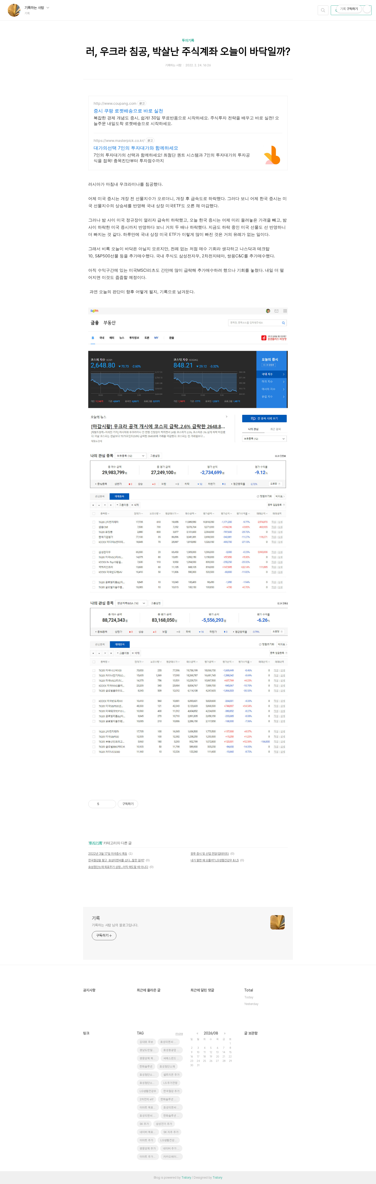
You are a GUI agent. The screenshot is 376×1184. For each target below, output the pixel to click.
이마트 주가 (146, 1140)
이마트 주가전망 (149, 1156)
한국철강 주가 (171, 1091)
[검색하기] (323, 10)
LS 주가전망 (170, 1083)
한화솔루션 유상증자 (170, 1099)
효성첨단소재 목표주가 (149, 1083)
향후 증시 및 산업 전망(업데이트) (210, 853)
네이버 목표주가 (149, 1132)
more (179, 1033)
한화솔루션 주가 (172, 1115)
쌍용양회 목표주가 (149, 1058)
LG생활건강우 (148, 1091)
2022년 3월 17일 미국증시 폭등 (107, 853)
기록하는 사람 (35, 8)
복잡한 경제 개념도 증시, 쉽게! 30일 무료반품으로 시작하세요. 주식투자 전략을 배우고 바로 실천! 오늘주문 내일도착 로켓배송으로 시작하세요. (186, 120)
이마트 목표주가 (149, 1107)
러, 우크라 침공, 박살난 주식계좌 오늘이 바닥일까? (188, 51)
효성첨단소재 (167, 1066)
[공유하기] (104, 804)
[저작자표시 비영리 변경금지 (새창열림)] (145, 804)
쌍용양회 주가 (148, 1148)
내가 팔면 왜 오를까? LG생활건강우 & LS (215, 860)
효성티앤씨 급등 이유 (173, 1107)
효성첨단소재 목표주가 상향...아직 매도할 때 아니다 (118, 867)
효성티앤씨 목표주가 (149, 1115)
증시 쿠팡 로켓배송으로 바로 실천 (128, 110)
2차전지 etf (146, 1099)
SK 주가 (144, 1124)
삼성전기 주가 (164, 1124)
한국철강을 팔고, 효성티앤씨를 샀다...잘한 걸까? (116, 860)
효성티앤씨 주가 (169, 1042)
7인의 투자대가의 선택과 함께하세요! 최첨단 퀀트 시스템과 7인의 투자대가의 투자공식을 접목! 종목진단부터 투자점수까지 (172, 157)
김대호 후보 (146, 1042)
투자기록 (188, 40)
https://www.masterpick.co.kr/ (119, 140)
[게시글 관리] (110, 804)
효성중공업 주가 (172, 1050)
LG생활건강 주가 (170, 1140)
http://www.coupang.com (115, 103)
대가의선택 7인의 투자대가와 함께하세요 (136, 148)
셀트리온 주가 (171, 1074)
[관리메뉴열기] (367, 9)
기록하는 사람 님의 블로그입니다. (115, 925)
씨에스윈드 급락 (172, 1058)
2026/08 (211, 1033)
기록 (96, 918)
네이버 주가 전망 (172, 1148)
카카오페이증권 (172, 1156)
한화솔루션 (146, 1066)
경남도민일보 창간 (149, 1050)
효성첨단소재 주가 (149, 1074)
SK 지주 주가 (171, 1132)
